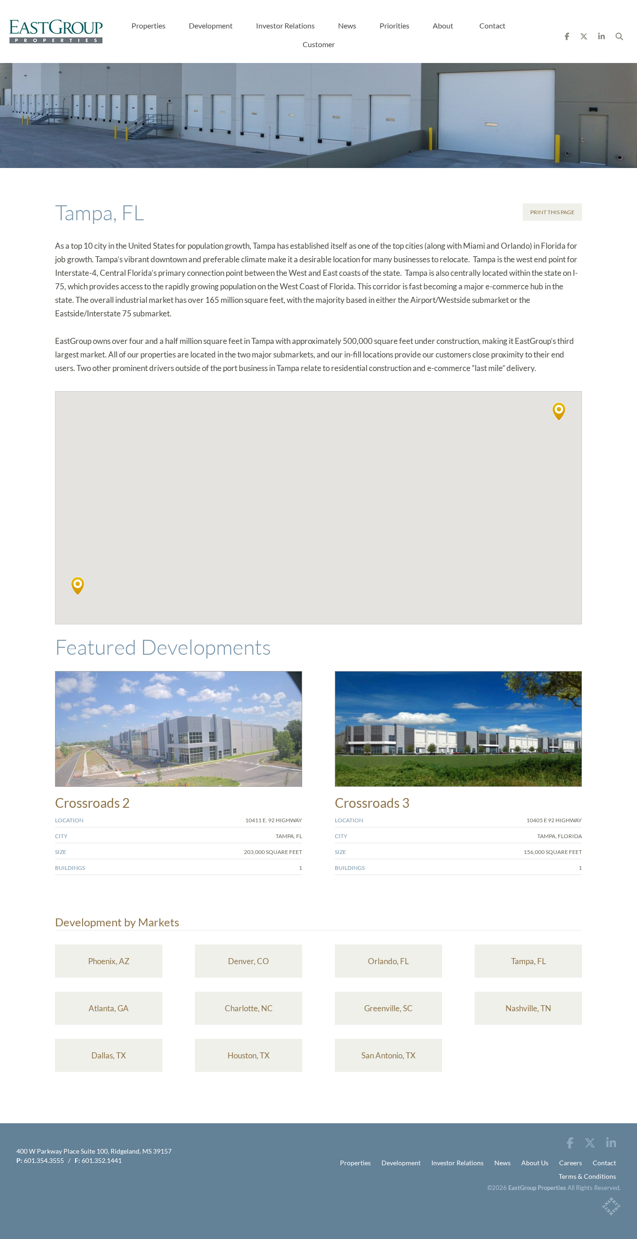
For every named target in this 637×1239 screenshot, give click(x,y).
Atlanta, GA (109, 1008)
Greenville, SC (388, 1008)
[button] (559, 411)
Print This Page (552, 212)
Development (211, 25)
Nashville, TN (528, 1008)
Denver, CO (248, 961)
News (347, 25)
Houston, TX (249, 1055)
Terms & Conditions (587, 1176)
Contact (492, 25)
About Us (534, 1163)
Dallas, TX (108, 1055)
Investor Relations (285, 25)
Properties (149, 25)
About (443, 25)
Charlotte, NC (249, 1008)
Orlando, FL (388, 961)
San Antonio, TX (388, 1055)
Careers (570, 1163)
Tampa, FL (528, 961)
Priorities (394, 25)
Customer (319, 44)
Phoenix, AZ (109, 961)
